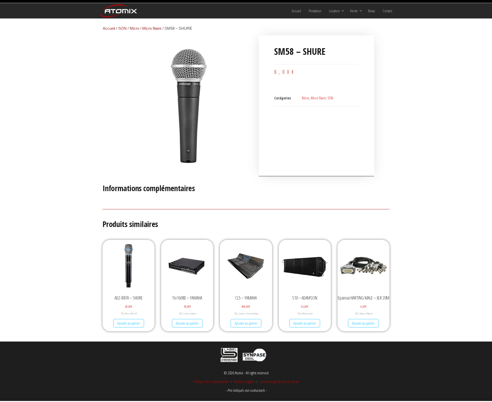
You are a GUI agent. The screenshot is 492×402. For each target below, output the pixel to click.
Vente (354, 10)
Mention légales (243, 381)
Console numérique (251, 313)
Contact (387, 10)
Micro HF (133, 313)
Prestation (315, 10)
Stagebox (193, 313)
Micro (134, 28)
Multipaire (369, 313)
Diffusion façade (307, 313)
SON (122, 28)
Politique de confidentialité (211, 381)
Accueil (296, 10)
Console (186, 313)
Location (334, 10)
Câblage (362, 313)
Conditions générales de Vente (278, 381)
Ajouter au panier (128, 323)
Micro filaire (151, 28)
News (371, 10)
